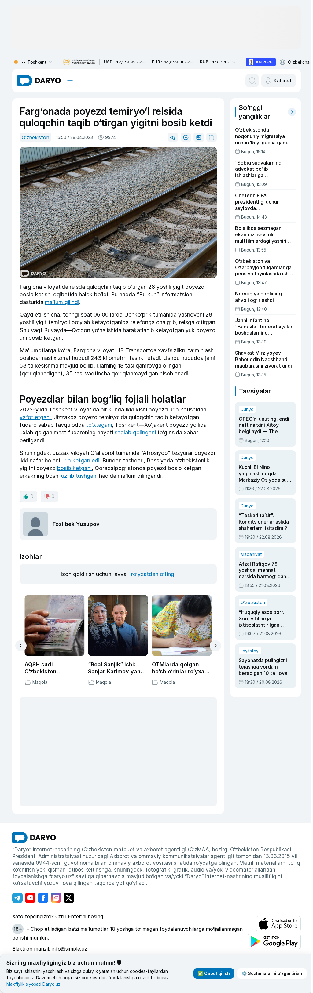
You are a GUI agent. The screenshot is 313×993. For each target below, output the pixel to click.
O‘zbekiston (35, 137)
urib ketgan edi (80, 460)
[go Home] (34, 837)
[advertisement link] (261, 62)
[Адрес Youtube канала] (30, 898)
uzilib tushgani (79, 476)
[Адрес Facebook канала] (43, 898)
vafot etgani (35, 417)
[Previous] (21, 645)
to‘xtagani (99, 425)
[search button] (252, 80)
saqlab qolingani (135, 432)
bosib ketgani (74, 468)
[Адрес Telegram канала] (17, 898)
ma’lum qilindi (62, 302)
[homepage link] (39, 80)
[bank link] (79, 62)
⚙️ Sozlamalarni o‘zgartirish (271, 973)
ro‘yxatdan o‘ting (152, 574)
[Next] (215, 645)
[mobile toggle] (70, 80)
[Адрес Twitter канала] (69, 898)
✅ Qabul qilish (214, 973)
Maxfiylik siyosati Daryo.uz (33, 984)
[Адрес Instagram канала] (56, 898)
